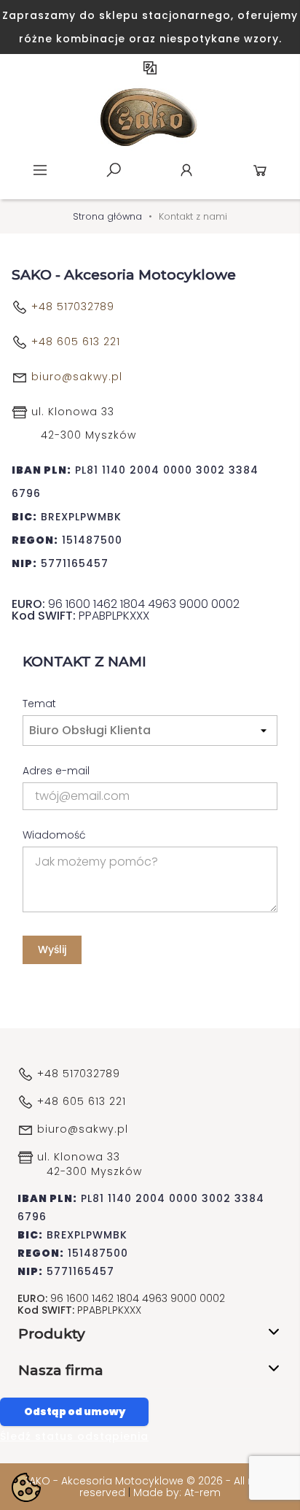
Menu (40, 170)
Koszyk (260, 170)
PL (150, 68)
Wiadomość (54, 834)
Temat (39, 702)
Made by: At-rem (177, 1492)
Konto (186, 170)
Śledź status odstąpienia (74, 1436)
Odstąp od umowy (74, 1411)
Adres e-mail (56, 770)
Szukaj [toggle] (113, 170)
